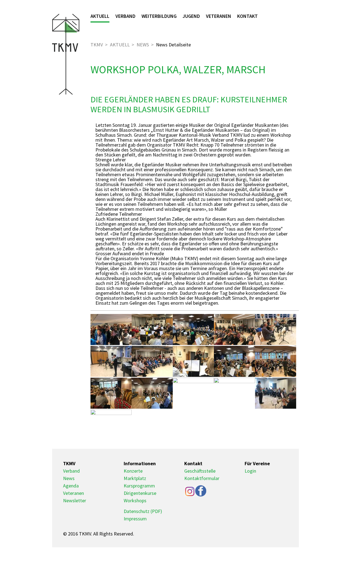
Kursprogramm (139, 486)
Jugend (191, 16)
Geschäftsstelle (200, 471)
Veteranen (218, 16)
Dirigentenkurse (140, 493)
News (143, 44)
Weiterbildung (159, 16)
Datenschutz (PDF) (143, 511)
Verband (125, 16)
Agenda (71, 486)
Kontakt (247, 16)
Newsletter (74, 500)
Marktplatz (135, 478)
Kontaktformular (201, 478)
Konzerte (133, 471)
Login (250, 471)
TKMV (96, 44)
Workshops (135, 500)
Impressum (135, 518)
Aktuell (99, 16)
